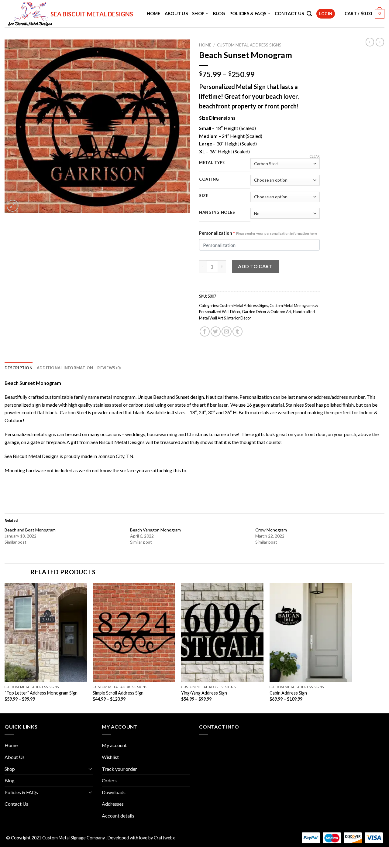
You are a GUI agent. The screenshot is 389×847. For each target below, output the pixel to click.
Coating (209, 179)
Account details (118, 815)
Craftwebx (164, 837)
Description (19, 367)
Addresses (113, 804)
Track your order (119, 769)
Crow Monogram (271, 529)
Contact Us (289, 13)
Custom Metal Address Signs (249, 45)
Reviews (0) (109, 367)
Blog (219, 13)
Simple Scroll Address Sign (118, 692)
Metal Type (212, 163)
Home (153, 13)
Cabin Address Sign (288, 692)
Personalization (258, 233)
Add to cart (255, 266)
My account (114, 745)
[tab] (19, 368)
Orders (109, 780)
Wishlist (110, 757)
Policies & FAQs (247, 13)
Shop (198, 13)
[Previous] (4, 647)
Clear (314, 156)
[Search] (309, 14)
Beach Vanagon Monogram (155, 529)
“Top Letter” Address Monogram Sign (41, 692)
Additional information (65, 367)
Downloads (114, 792)
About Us (176, 13)
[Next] (351, 647)
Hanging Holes (217, 212)
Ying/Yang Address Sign (204, 692)
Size (203, 196)
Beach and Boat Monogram (30, 529)
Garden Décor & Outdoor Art (266, 311)
